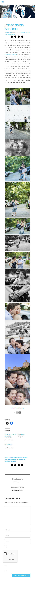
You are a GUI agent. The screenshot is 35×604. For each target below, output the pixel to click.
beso (6, 457)
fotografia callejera (15, 457)
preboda (15, 459)
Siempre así (21, 434)
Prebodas (9, 32)
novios (7, 459)
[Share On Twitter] (15, 37)
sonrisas (13, 461)
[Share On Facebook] (12, 37)
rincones (7, 461)
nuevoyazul (24, 32)
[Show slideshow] (17, 408)
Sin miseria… (8, 444)
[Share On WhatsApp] (19, 37)
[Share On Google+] (22, 37)
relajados (22, 459)
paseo (11, 459)
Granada (25, 457)
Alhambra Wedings (11, 54)
